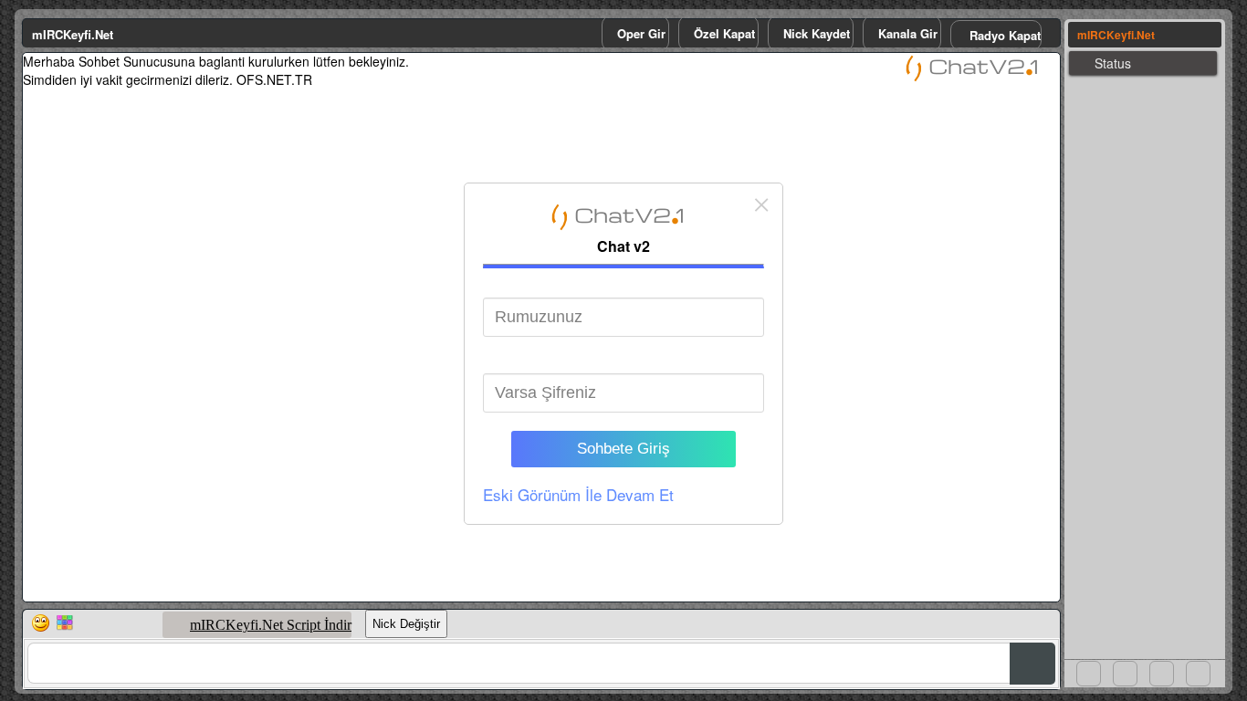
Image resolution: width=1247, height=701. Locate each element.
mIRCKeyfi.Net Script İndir (270, 625)
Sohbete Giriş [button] (623, 448)
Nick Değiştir (406, 624)
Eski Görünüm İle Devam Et (578, 494)
